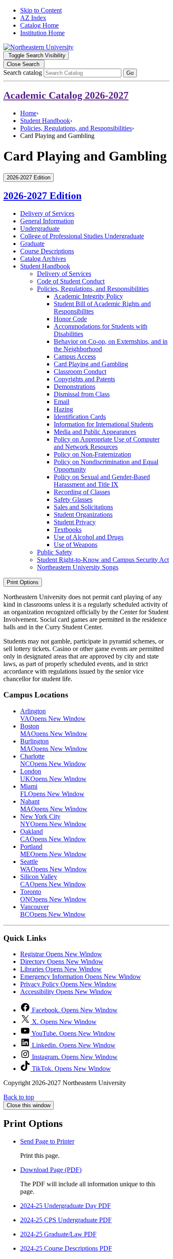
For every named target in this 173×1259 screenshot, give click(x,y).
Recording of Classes (82, 491)
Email (61, 401)
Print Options (23, 582)
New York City (53, 820)
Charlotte (53, 760)
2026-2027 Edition (42, 195)
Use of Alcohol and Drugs (88, 537)
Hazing (63, 409)
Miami (52, 790)
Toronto (53, 895)
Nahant (53, 805)
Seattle (53, 865)
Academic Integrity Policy (88, 296)
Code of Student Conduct (71, 281)
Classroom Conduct (80, 371)
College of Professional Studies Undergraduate (82, 236)
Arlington (53, 714)
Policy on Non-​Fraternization (92, 454)
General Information (47, 221)
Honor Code (70, 318)
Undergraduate (40, 228)
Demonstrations (74, 386)
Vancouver (53, 910)
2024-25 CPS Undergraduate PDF (66, 1219)
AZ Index (33, 17)
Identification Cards (80, 416)
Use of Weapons (75, 544)
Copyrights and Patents (84, 379)
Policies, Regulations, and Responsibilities (76, 128)
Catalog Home (39, 25)
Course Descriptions (47, 251)
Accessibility (66, 991)
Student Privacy (75, 522)
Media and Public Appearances (95, 431)
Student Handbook (45, 120)
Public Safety (54, 552)
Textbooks (67, 529)
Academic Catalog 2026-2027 (65, 95)
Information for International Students (103, 424)
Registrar (61, 954)
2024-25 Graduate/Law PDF (58, 1234)
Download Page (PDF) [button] (50, 1169)
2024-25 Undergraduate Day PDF (65, 1205)
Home (28, 113)
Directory (61, 961)
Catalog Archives (43, 258)
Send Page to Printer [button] (47, 1141)
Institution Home (42, 32)
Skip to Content (41, 10)
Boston (53, 730)
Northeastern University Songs (77, 567)
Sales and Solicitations (83, 507)
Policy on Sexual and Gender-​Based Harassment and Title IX (102, 480)
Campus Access (75, 356)
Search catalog (22, 72)
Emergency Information (80, 976)
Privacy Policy (68, 984)
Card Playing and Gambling (91, 364)
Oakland (53, 835)
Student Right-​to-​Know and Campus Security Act (103, 559)
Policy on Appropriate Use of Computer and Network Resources (107, 443)
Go (130, 73)
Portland (53, 850)
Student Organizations (83, 514)
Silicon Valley (53, 880)
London (53, 775)
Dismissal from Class (82, 394)
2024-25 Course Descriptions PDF (66, 1248)
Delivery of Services (47, 213)
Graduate (32, 243)
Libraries (61, 969)
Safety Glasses (73, 499)
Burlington (53, 745)
